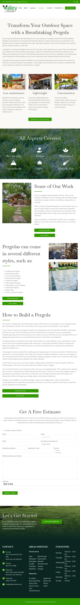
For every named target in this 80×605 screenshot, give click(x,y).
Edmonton (58, 452)
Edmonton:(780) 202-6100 (11, 579)
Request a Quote (10, 493)
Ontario (58, 450)
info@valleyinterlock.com (22, 1)
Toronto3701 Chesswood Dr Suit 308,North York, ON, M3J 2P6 (14, 555)
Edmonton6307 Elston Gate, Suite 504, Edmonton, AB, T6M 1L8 (15, 572)
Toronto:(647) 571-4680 (11, 564)
